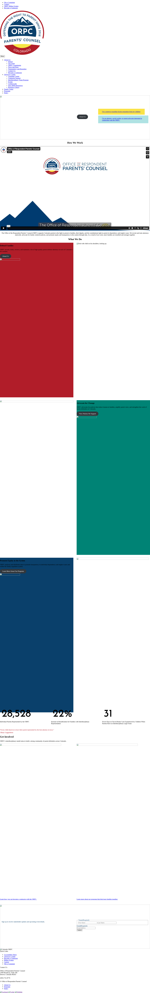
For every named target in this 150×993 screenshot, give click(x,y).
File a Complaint (9, 2)
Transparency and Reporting (17, 69)
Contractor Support (14, 78)
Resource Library (13, 87)
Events (10, 82)
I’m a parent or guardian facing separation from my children (121, 112)
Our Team (11, 63)
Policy (6, 93)
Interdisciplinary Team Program (18, 80)
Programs (7, 91)
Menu (2, 56)
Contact (6, 4)
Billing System (9, 960)
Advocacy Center (9, 74)
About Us (7, 60)
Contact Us (11, 71)
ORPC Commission (14, 65)
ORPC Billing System (11, 6)
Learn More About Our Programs (13, 571)
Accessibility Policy (10, 955)
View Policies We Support (87, 414)
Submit (79, 930)
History (10, 62)
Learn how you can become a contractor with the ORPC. (18, 899)
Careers (6, 962)
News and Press (13, 67)
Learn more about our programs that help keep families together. (97, 899)
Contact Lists (12, 84)
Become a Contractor (11, 8)
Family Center (8, 89)
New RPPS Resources (15, 85)
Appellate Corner (13, 76)
